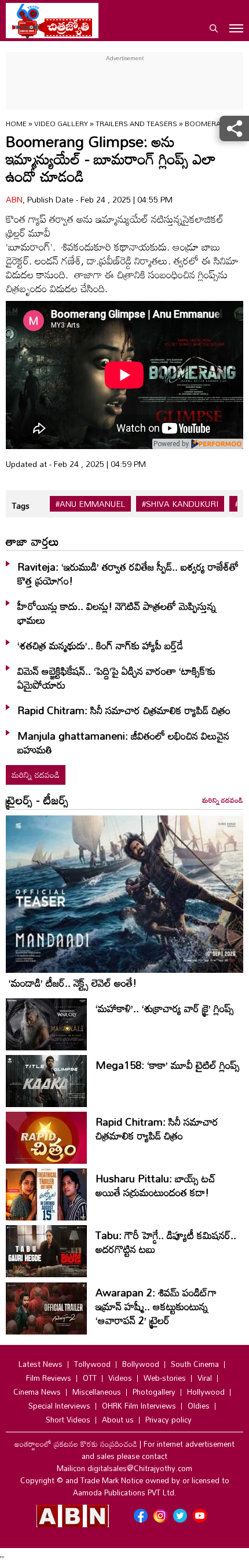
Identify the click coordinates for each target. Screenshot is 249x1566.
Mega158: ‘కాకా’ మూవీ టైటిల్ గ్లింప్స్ (168, 1064)
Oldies (199, 1405)
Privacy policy (168, 1419)
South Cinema (195, 1364)
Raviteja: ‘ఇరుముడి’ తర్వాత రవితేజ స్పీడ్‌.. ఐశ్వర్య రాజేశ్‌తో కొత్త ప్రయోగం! (128, 573)
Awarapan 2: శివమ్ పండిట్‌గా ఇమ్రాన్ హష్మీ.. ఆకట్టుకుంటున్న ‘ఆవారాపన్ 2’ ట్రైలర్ (156, 1306)
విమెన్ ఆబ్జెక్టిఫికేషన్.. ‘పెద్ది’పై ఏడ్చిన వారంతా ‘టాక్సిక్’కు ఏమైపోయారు (116, 677)
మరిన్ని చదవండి (36, 774)
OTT (90, 1377)
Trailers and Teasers (136, 123)
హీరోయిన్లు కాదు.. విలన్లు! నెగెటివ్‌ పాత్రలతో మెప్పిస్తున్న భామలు (116, 612)
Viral (204, 1377)
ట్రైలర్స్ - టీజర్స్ (37, 800)
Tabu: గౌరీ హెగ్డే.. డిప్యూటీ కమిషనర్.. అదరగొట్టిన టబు (166, 1242)
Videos (120, 1377)
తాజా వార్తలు (32, 541)
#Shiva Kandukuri (180, 504)
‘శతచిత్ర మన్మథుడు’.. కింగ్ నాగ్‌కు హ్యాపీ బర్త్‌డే (100, 645)
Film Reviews (48, 1377)
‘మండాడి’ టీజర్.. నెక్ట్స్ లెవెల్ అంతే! (73, 982)
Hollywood (206, 1391)
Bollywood (140, 1364)
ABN (14, 199)
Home (16, 123)
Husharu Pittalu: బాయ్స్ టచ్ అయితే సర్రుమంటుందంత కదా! (155, 1185)
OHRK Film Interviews (139, 1405)
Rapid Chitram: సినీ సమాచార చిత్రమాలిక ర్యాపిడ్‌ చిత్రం (123, 710)
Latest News (41, 1364)
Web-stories (165, 1377)
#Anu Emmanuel (90, 504)
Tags (21, 505)
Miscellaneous (96, 1391)
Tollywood (92, 1364)
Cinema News (37, 1391)
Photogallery (154, 1391)
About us (118, 1419)
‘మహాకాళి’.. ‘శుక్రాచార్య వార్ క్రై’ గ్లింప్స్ (165, 1008)
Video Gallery (61, 123)
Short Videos (68, 1419)
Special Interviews (59, 1405)
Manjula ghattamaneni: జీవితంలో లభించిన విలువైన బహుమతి (123, 742)
